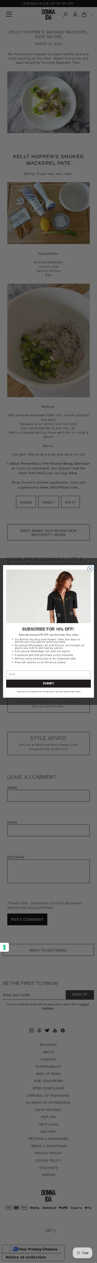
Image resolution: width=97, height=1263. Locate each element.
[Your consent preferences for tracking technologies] (4, 947)
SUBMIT (48, 684)
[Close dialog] (90, 569)
